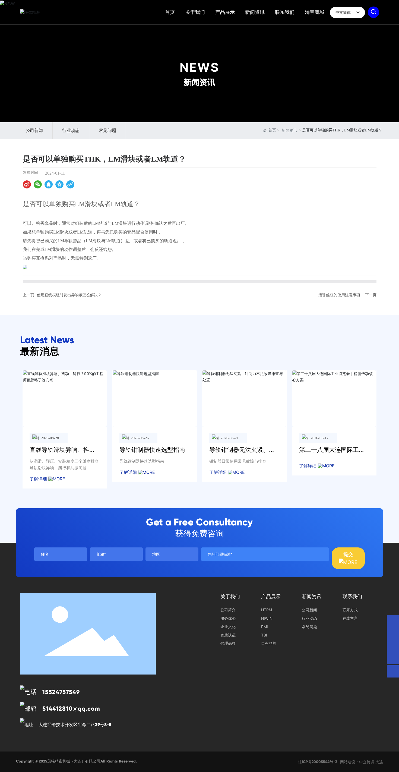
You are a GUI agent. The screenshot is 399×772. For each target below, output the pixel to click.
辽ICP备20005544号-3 (317, 762)
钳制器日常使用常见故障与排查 (237, 461)
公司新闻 (34, 130)
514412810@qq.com (71, 708)
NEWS (200, 67)
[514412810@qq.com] (393, 633)
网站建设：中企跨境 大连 (361, 762)
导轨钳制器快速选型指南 (152, 449)
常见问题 (107, 130)
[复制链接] (70, 184)
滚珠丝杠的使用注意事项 (339, 294)
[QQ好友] (49, 184)
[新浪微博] (27, 184)
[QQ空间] (59, 184)
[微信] (38, 184)
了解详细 (39, 478)
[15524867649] (393, 645)
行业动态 (71, 130)
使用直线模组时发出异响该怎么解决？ (69, 294)
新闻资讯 (289, 130)
